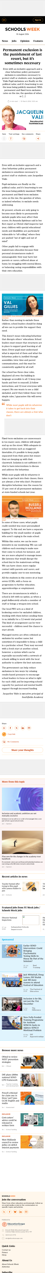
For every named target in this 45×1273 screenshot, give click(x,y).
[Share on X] (16, 728)
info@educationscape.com (14, 1238)
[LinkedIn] (20, 1212)
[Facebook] (9, 1212)
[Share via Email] (29, 728)
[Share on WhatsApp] (4, 728)
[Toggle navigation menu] (4, 20)
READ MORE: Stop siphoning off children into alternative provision (22, 317)
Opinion (25, 41)
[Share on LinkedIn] (23, 728)
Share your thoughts (22, 750)
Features (38, 41)
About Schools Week (10, 1264)
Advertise (6, 1267)
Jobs (14, 41)
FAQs (4, 1255)
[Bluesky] (15, 1212)
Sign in (38, 20)
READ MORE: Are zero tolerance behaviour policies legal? (20, 519)
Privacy (5, 1252)
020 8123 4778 (11, 1235)
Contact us (6, 1250)
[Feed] (4, 1212)
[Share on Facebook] (10, 728)
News (5, 41)
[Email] (26, 1212)
